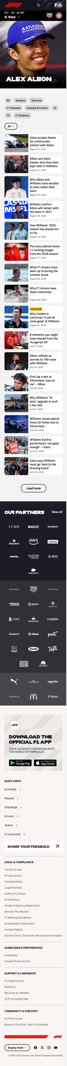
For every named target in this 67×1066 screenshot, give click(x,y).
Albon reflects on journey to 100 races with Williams (43, 359)
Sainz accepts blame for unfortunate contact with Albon (43, 141)
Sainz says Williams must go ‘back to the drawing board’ (43, 464)
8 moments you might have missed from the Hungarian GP (44, 338)
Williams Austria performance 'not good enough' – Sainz (44, 443)
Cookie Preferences (17, 961)
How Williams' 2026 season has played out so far (44, 229)
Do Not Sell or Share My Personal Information (33, 936)
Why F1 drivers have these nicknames (43, 290)
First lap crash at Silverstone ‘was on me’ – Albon (42, 380)
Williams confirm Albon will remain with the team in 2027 (44, 208)
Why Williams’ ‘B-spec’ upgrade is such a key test (44, 401)
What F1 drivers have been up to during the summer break (44, 271)
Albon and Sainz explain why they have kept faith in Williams (44, 162)
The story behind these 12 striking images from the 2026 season (45, 250)
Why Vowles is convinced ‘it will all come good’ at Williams (44, 317)
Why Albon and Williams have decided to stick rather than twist (44, 185)
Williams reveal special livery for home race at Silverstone (44, 422)
